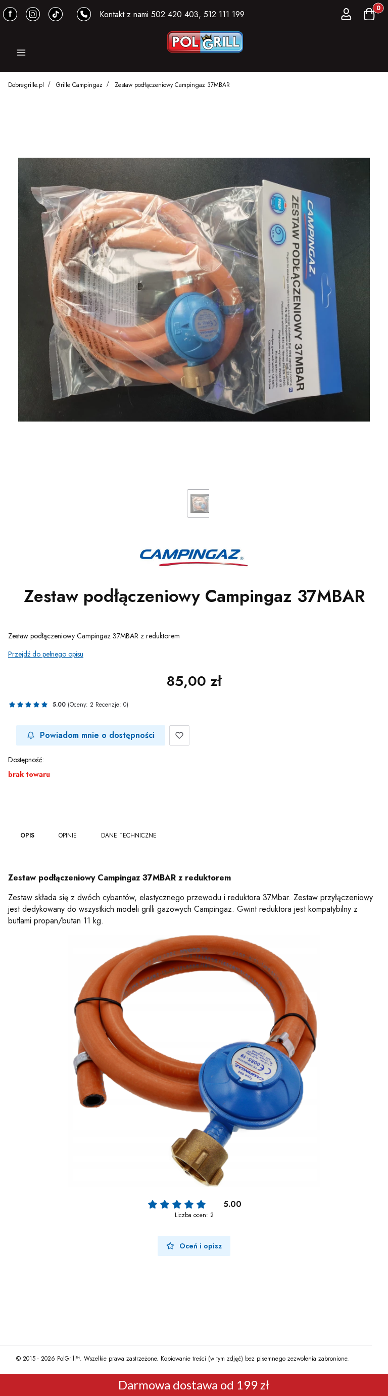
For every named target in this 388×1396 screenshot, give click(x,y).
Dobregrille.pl (26, 84)
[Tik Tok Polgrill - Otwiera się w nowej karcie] (55, 14)
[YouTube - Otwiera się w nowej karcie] (33, 14)
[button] (21, 54)
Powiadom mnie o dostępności (97, 735)
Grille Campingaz (79, 84)
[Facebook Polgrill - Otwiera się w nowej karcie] (10, 14)
